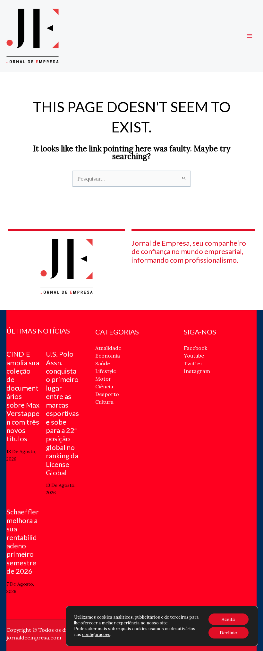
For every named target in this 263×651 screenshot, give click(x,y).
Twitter (193, 363)
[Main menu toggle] (249, 36)
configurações (96, 634)
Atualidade (108, 348)
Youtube (194, 355)
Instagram (197, 371)
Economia (107, 355)
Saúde (102, 363)
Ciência (104, 386)
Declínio (228, 633)
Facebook (195, 348)
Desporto (107, 394)
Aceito (228, 619)
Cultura (104, 402)
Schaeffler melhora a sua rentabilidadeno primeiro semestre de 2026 (22, 541)
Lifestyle (105, 371)
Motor (103, 379)
